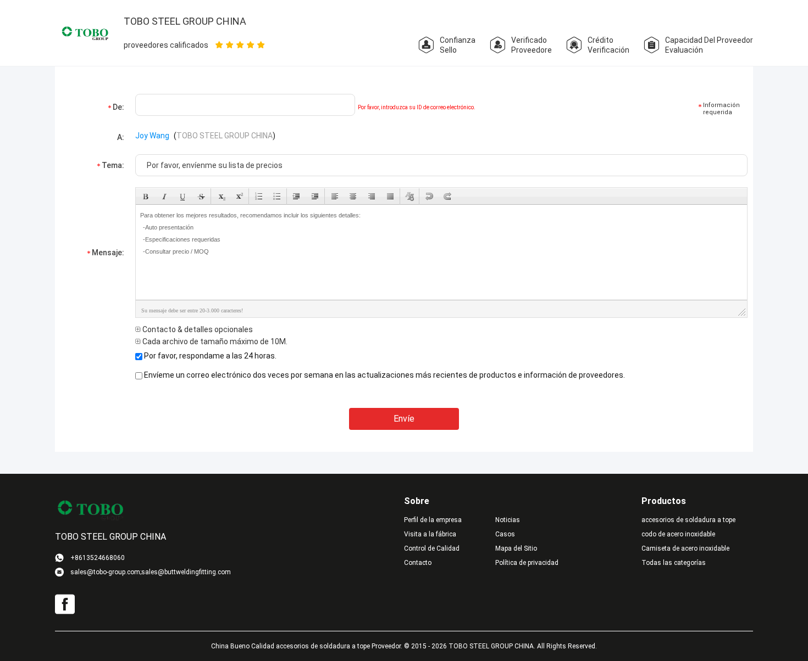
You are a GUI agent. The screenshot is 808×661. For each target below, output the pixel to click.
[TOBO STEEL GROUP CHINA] (90, 509)
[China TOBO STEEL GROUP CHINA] (85, 32)
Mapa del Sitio (516, 548)
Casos (505, 534)
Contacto (417, 563)
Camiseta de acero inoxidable (685, 548)
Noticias (507, 520)
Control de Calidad (432, 548)
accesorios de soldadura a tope (688, 520)
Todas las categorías (673, 563)
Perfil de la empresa (433, 520)
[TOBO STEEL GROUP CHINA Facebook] (65, 604)
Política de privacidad (526, 563)
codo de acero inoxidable (678, 534)
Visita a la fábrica (430, 534)
